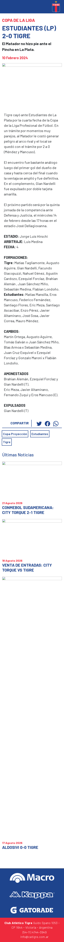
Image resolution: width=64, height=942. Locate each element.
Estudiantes (39, 434)
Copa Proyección (15, 434)
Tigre (6, 442)
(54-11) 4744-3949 (34, 932)
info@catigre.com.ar (34, 937)
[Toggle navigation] (5, 7)
